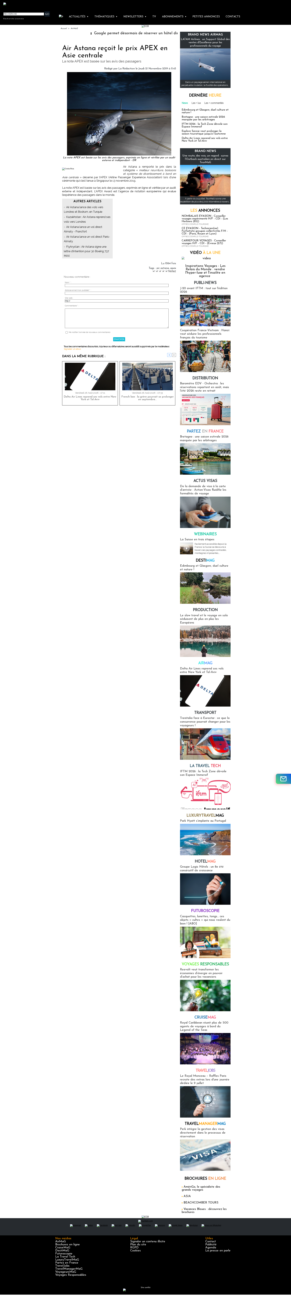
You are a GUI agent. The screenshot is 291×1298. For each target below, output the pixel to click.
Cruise (205, 1017)
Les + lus (196, 103)
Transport (205, 713)
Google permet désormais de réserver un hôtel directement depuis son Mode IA (125, 33)
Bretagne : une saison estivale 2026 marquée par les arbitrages (203, 118)
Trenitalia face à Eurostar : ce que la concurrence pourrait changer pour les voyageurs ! (205, 722)
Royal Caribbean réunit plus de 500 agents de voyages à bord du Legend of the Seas (204, 1026)
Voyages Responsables (70, 1275)
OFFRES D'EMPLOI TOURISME (195, 224)
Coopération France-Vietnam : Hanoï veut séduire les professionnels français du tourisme (204, 334)
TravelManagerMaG (69, 1268)
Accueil (63, 29)
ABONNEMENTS (174, 16)
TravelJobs (62, 1265)
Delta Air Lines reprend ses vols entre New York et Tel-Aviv (90, 398)
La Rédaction (126, 68)
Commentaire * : (72, 306)
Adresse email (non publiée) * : (78, 290)
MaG (205, 816)
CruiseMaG (62, 1247)
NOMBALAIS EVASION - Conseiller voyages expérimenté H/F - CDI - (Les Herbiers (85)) (205, 219)
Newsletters (135, 16)
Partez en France (66, 1262)
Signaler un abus (72, 349)
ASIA (187, 1196)
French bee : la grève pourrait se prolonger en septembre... (147, 398)
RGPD (134, 1247)
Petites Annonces (206, 16)
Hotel (205, 862)
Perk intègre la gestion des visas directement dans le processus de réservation (202, 1133)
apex (173, 268)
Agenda (210, 1247)
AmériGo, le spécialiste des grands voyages (201, 1188)
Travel (205, 1071)
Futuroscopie (205, 911)
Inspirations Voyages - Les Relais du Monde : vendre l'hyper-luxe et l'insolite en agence (205, 271)
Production (205, 610)
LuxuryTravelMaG (67, 1259)
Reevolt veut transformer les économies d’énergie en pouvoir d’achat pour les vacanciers (201, 973)
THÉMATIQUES (106, 16)
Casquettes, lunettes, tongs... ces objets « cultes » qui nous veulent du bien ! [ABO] (205, 920)
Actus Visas (205, 481)
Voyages (205, 964)
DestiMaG (62, 1250)
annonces (205, 211)
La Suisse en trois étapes (197, 539)
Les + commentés (214, 103)
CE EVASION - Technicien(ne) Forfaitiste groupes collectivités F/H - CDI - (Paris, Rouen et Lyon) (205, 231)
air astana (162, 268)
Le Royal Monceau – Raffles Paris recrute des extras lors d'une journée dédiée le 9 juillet (204, 1080)
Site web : (69, 298)
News (185, 103)
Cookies (135, 1250)
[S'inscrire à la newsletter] (283, 779)
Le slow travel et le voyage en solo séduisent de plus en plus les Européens (204, 619)
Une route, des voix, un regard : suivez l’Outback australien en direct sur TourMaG (205, 159)
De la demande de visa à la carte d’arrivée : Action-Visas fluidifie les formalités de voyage (203, 490)
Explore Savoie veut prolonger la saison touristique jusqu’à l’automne (204, 132)
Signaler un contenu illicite (147, 1241)
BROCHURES (205, 1179)
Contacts (233, 16)
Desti (205, 561)
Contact (210, 1241)
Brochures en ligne (67, 1244)
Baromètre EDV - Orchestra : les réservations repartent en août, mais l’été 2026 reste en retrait (204, 387)
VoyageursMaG (65, 1272)
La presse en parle (218, 1250)
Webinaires (205, 534)
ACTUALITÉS (79, 16)
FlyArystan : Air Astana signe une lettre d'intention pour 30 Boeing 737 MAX (86, 251)
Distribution (205, 378)
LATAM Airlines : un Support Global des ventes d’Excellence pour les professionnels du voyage (205, 42)
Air (205, 663)
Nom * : (68, 282)
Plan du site (138, 1244)
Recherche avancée (13, 19)
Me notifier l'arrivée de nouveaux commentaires (89, 332)
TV (154, 16)
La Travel (205, 766)
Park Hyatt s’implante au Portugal (203, 821)
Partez (205, 431)
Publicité (211, 1244)
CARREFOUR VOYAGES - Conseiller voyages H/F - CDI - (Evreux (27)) (204, 242)
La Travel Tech (65, 1256)
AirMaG (74, 29)
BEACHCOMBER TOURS (201, 1202)
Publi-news (205, 283)
